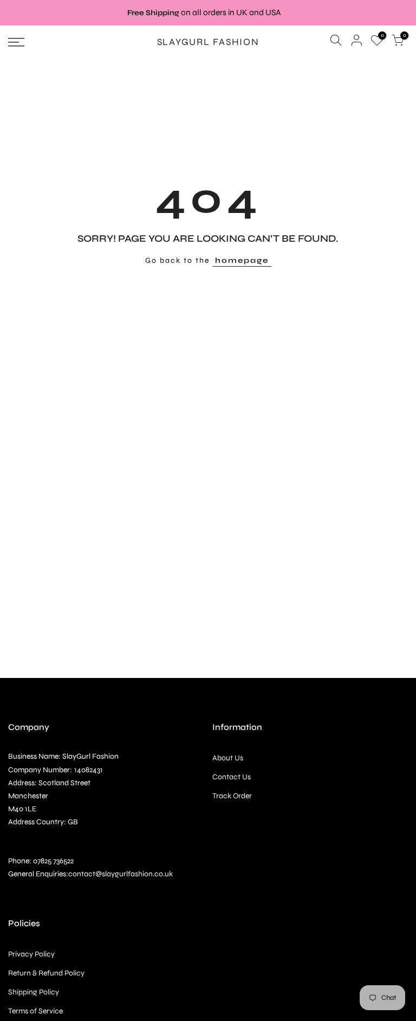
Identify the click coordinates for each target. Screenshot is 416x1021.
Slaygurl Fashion (208, 42)
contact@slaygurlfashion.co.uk (120, 873)
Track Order (232, 795)
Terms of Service (35, 1011)
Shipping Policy (33, 992)
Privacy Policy (31, 954)
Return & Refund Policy (46, 973)
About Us (227, 757)
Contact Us (231, 776)
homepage (242, 260)
